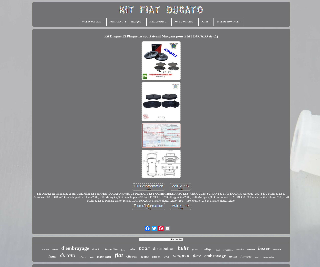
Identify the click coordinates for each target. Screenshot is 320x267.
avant (233, 256)
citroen (131, 256)
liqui (52, 256)
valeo (257, 257)
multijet (207, 249)
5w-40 (218, 250)
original (228, 250)
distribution (163, 248)
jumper (246, 256)
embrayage (215, 255)
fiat (119, 255)
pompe (145, 256)
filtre (197, 256)
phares (195, 249)
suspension (269, 257)
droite (123, 250)
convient (251, 249)
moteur (45, 249)
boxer (264, 248)
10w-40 (277, 249)
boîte (92, 257)
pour (144, 248)
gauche (240, 249)
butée (132, 249)
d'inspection (110, 249)
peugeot (181, 255)
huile (183, 248)
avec (166, 256)
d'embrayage (75, 248)
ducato (67, 255)
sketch (96, 249)
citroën (156, 256)
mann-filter (104, 256)
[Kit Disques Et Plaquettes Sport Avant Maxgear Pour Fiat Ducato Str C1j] (161, 61)
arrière (55, 250)
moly (82, 256)
